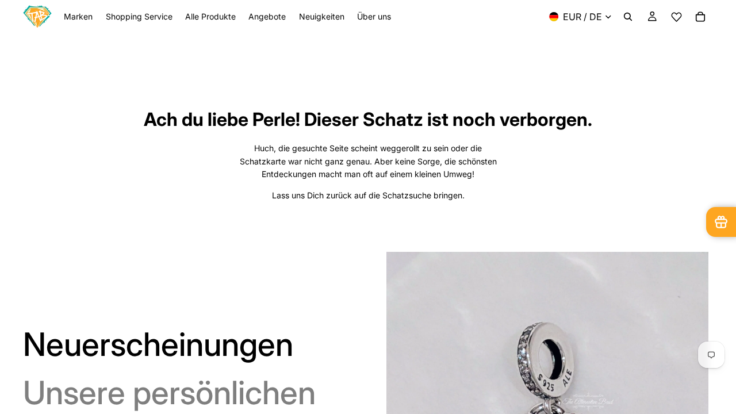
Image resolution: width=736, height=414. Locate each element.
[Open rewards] (721, 222)
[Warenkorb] (700, 16)
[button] (676, 17)
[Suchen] (628, 16)
